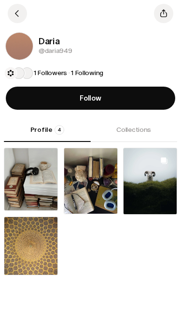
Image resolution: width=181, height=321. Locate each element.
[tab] (47, 133)
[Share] (163, 13)
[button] (19, 46)
